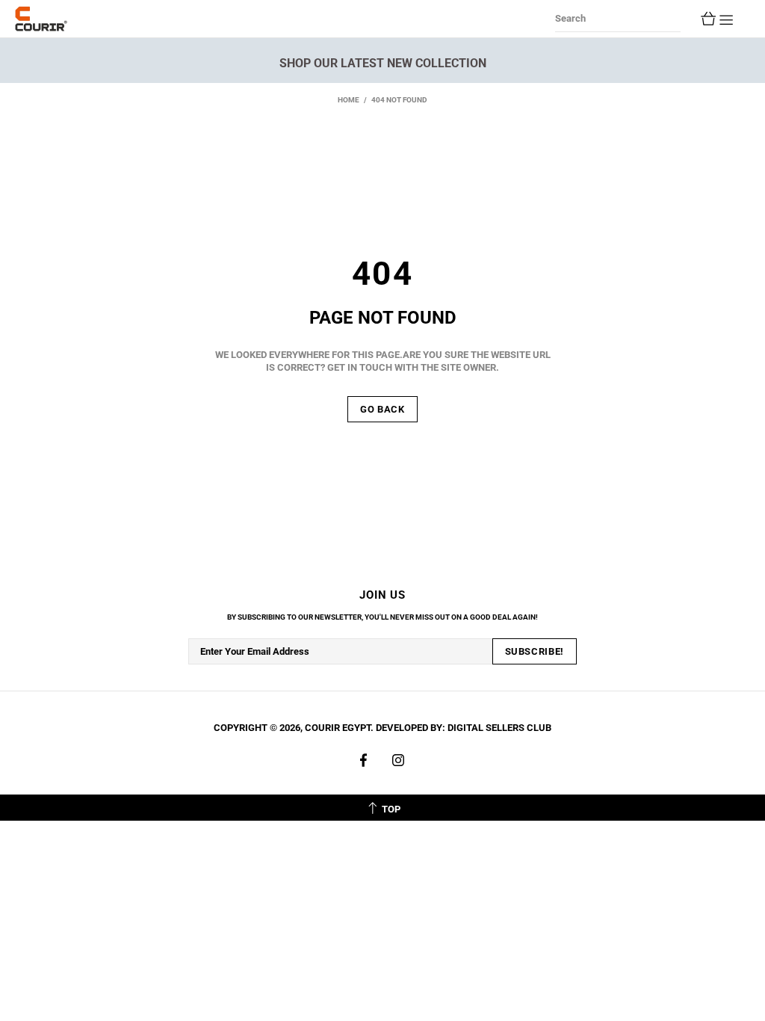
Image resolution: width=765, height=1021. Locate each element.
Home (348, 100)
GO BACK (382, 409)
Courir (41, 18)
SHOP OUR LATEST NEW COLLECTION (382, 63)
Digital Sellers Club (499, 727)
